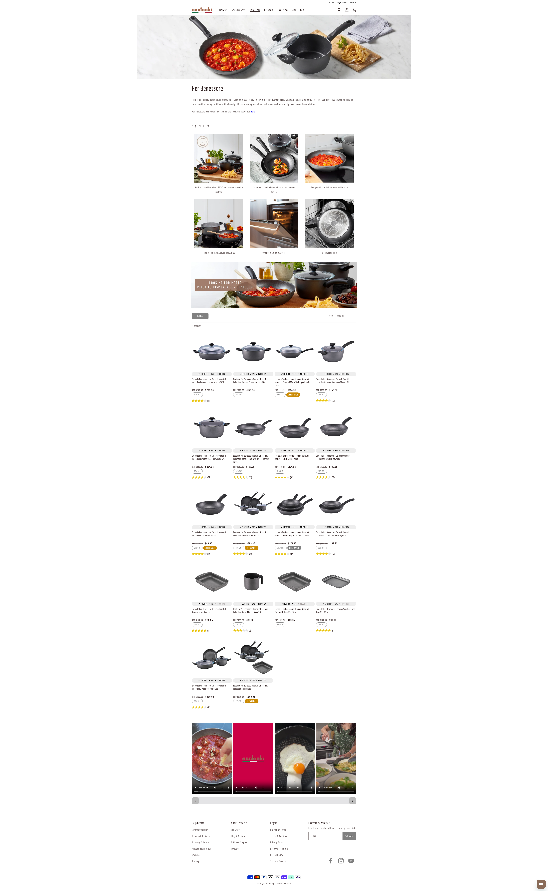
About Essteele (239, 823)
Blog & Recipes (342, 2)
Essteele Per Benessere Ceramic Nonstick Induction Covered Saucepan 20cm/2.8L (333, 381)
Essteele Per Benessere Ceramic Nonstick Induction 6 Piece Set (250, 687)
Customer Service (200, 829)
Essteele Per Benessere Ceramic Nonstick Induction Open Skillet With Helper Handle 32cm (251, 458)
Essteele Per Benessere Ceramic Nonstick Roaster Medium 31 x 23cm (292, 610)
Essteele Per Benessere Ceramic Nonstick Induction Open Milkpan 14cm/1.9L (250, 610)
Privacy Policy (276, 842)
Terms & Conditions (279, 836)
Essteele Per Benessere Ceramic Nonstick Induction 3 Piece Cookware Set (209, 687)
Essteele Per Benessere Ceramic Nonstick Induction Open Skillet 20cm (209, 534)
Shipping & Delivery (201, 836)
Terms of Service (278, 861)
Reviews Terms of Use (280, 848)
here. (253, 111)
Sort (331, 315)
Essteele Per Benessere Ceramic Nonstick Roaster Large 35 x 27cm (209, 610)
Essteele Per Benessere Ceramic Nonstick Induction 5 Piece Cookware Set (250, 534)
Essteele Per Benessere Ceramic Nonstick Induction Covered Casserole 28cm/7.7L (209, 457)
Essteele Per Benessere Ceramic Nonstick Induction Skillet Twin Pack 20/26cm (333, 534)
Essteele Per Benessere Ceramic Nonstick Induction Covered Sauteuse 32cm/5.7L (209, 381)
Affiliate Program (239, 842)
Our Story (331, 2)
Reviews (235, 848)
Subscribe (349, 836)
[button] (223, 10)
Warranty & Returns (201, 842)
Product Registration (201, 848)
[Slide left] (195, 800)
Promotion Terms (278, 829)
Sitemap (195, 861)
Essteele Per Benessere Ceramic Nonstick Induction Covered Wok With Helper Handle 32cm (293, 382)
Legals (273, 823)
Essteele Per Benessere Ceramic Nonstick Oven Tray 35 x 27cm (335, 610)
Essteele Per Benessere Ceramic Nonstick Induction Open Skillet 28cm (292, 457)
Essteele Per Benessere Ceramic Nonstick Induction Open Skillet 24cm (333, 457)
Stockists (352, 2)
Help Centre (198, 823)
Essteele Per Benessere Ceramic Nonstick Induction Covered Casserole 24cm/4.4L (250, 381)
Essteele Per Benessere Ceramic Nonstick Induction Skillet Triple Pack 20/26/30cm (292, 534)
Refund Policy (276, 854)
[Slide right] (352, 800)
